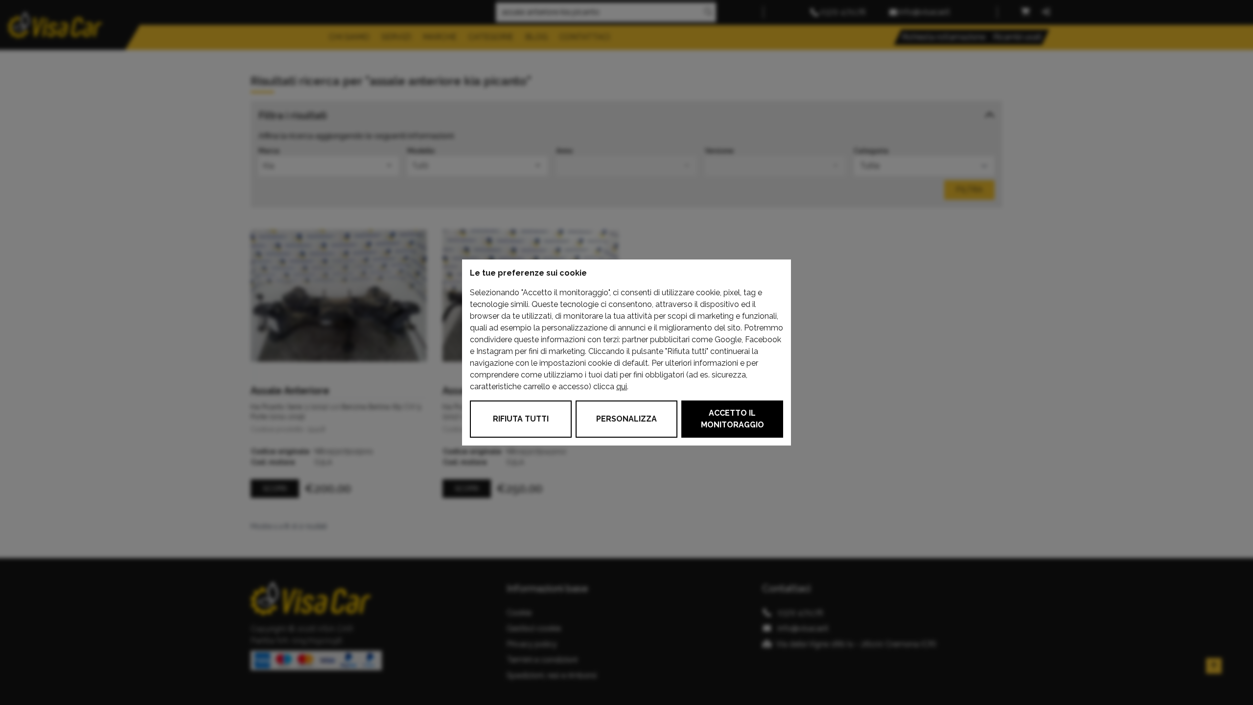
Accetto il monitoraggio (732, 418)
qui (621, 386)
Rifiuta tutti (521, 418)
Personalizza (626, 418)
